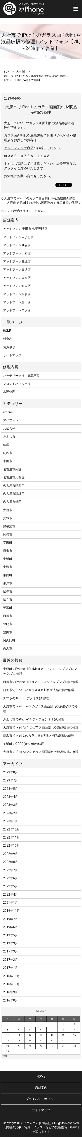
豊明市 (7, 624)
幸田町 (7, 542)
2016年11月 (11, 976)
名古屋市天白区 (13, 477)
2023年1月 (10, 821)
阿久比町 (9, 640)
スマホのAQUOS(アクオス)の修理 (26, 698)
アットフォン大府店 (18, 148)
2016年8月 (10, 1000)
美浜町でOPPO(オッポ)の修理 (23, 744)
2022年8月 (10, 862)
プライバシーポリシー (41, 1099)
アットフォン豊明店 (17, 294)
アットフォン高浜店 (17, 310)
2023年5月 (10, 788)
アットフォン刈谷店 (17, 245)
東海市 (7, 567)
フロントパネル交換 (17, 383)
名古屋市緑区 (12, 501)
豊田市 (7, 632)
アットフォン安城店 (17, 261)
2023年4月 (10, 796)
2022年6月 (10, 878)
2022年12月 (11, 829)
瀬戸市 (7, 583)
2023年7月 (10, 780)
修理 (6, 445)
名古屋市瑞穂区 (13, 493)
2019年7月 (10, 919)
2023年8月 (10, 772)
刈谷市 (7, 453)
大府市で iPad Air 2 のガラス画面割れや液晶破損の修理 (41, 752)
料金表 (7, 339)
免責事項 (9, 347)
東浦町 (7, 559)
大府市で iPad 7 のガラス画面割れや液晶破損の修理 (39, 198)
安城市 (7, 518)
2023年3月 (10, 805)
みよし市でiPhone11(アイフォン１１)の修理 (33, 719)
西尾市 (7, 616)
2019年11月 (11, 910)
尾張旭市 (9, 526)
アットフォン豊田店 (17, 302)
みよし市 (9, 436)
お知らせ (9, 428)
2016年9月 (10, 992)
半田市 (7, 461)
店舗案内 (41, 1088)
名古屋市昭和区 (13, 485)
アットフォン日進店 (17, 269)
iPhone (8, 412)
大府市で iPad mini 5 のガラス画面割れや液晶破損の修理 (40, 709)
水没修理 (9, 391)
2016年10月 (11, 984)
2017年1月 (10, 967)
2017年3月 (10, 951)
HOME (7, 330)
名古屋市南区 (12, 469)
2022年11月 (11, 837)
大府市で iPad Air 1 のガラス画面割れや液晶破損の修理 (41, 727)
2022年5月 (10, 886)
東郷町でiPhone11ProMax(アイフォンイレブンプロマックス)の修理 (40, 671)
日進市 (7, 550)
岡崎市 (7, 534)
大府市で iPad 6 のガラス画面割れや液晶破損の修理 (42, 202)
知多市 (7, 591)
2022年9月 (10, 854)
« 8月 (4, 1056)
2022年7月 (10, 870)
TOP (6, 71)
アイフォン (10, 420)
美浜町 (7, 607)
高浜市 (7, 648)
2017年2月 (10, 959)
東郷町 (7, 575)
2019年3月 (10, 943)
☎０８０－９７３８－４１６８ (27, 156)
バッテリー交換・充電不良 (21, 375)
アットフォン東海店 (17, 278)
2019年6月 (10, 927)
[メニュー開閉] (75, 9)
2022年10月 (11, 845)
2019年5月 (10, 935)
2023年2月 (10, 813)
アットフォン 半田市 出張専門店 (25, 228)
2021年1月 (10, 902)
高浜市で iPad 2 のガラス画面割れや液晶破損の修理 (38, 735)
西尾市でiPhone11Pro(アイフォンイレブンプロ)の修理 (40, 682)
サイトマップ (12, 355)
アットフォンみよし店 (18, 237)
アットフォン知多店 (17, 286)
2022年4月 (10, 894)
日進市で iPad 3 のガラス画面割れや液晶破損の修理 (38, 690)
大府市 (20, 71)
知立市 (7, 599)
